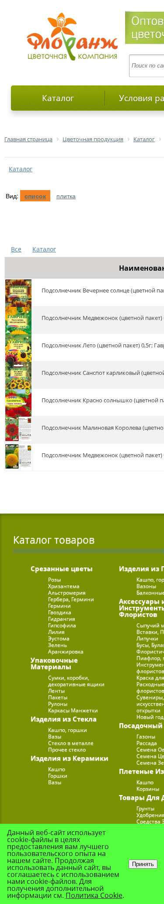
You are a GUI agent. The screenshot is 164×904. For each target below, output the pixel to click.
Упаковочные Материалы (54, 663)
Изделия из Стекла (64, 718)
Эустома (59, 638)
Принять (143, 864)
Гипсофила (62, 625)
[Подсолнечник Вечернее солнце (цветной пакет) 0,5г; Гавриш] (18, 292)
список (35, 195)
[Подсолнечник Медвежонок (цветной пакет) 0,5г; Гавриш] (18, 320)
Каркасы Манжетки (73, 710)
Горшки (57, 775)
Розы (54, 579)
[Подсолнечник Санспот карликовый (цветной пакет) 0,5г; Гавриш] (18, 375)
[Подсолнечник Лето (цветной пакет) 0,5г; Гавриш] (18, 347)
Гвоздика (59, 612)
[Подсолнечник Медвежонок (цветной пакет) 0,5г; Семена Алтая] (18, 457)
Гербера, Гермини (71, 599)
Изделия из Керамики (69, 758)
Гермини (59, 605)
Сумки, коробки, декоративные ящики (76, 680)
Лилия (56, 632)
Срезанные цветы (62, 568)
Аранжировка (66, 651)
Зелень (57, 645)
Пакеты (57, 697)
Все (16, 249)
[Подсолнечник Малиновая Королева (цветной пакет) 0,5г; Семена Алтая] (18, 430)
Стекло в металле (71, 743)
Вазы (54, 736)
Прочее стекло (67, 749)
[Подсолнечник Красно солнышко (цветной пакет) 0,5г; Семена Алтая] (18, 402)
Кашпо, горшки (67, 730)
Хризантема (64, 586)
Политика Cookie (94, 895)
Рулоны (57, 703)
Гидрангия (61, 618)
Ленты (56, 690)
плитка (66, 195)
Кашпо (56, 769)
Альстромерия (67, 592)
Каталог (58, 98)
